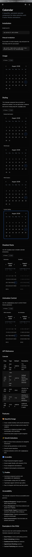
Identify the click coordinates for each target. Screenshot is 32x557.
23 (6, 85)
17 (9, 82)
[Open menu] (2, 4)
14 (22, 78)
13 (19, 78)
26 (16, 85)
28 (22, 85)
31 (9, 88)
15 (25, 78)
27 (19, 85)
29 (25, 85)
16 (6, 82)
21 (22, 82)
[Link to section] (1, 23)
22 (25, 82)
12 (16, 78)
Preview (6, 60)
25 (12, 85)
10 (9, 78)
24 (9, 85)
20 (19, 82)
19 (16, 82)
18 (12, 82)
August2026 (16, 66)
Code (11, 60)
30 (6, 88)
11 (12, 78)
